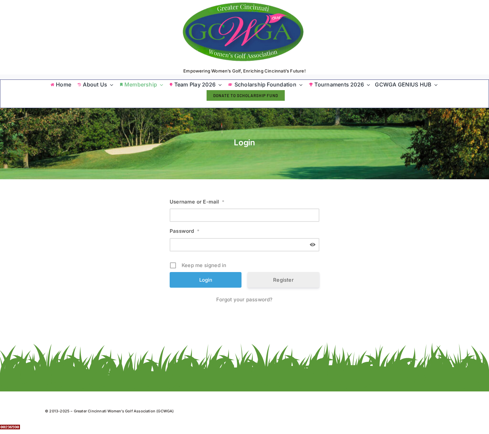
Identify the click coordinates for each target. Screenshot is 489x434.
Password (185, 231)
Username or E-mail (197, 202)
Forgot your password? (244, 299)
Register (283, 280)
